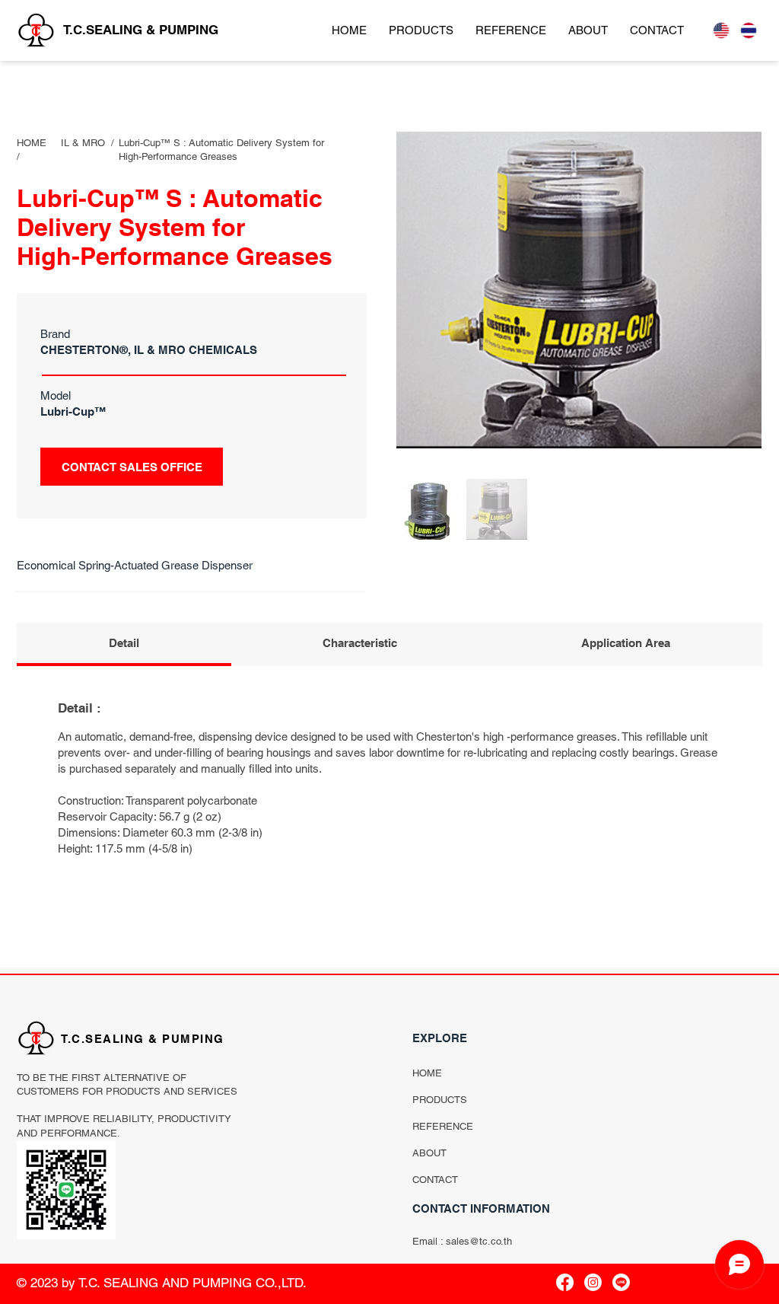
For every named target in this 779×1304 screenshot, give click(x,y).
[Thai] (748, 30)
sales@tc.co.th (479, 1241)
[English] (721, 30)
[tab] (124, 644)
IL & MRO (83, 142)
